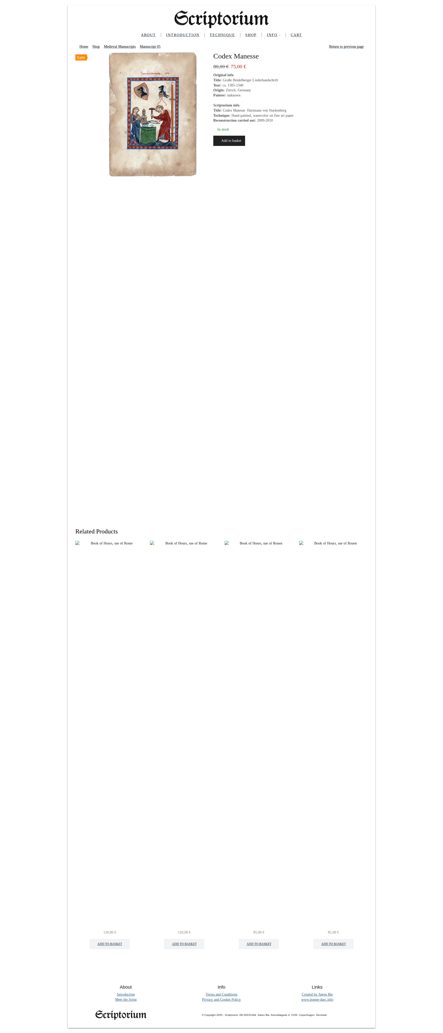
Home (83, 46)
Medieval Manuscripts (120, 46)
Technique (222, 35)
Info (272, 35)
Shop (251, 35)
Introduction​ (182, 35)
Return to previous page (346, 46)
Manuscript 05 (150, 46)
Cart (296, 35)
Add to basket (231, 141)
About (148, 35)
